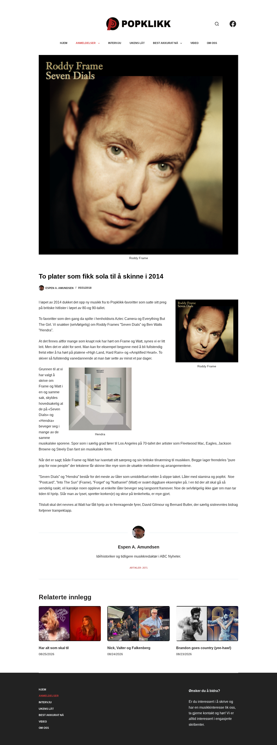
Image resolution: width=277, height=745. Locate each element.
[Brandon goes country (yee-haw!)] (207, 623)
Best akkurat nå (165, 43)
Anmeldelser (86, 43)
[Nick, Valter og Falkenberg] (138, 623)
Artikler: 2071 (139, 567)
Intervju (114, 43)
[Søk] (217, 24)
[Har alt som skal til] (70, 623)
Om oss (212, 43)
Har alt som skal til (54, 648)
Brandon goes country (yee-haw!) (203, 648)
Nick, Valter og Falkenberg (128, 648)
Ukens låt (137, 43)
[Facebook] (233, 24)
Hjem (63, 43)
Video (194, 43)
